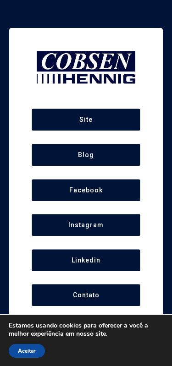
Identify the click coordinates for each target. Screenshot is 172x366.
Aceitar (27, 351)
